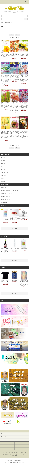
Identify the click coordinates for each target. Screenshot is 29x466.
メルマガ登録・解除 (23, 454)
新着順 (18, 31)
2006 (11, 22)
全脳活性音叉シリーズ (6, 199)
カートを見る (17, 445)
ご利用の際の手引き (5, 202)
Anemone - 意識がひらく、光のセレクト (10, 190)
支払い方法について (9, 452)
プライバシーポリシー (15, 454)
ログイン (2, 445)
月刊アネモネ (7, 22)
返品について (23, 452)
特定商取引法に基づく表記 (6, 454)
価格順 (15, 31)
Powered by (7, 462)
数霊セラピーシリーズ (6, 196)
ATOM (16, 455)
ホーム (2, 22)
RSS (13, 455)
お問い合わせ (3, 448)
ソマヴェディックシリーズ (7, 193)
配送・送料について (17, 452)
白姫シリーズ (4, 187)
